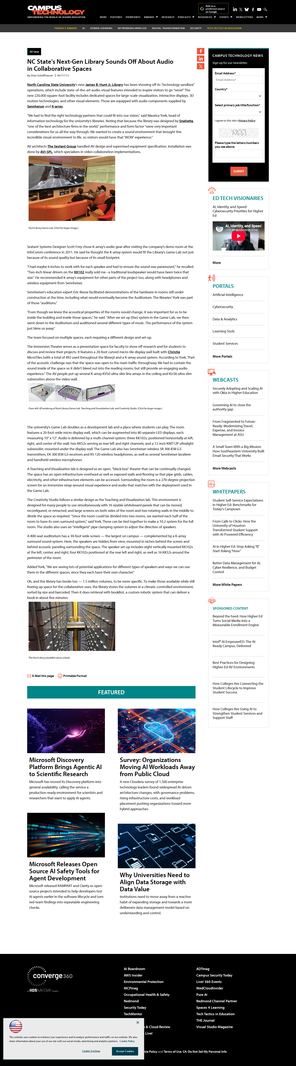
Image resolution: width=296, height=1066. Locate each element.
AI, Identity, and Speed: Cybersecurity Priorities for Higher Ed (238, 211)
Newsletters (244, 17)
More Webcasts (224, 468)
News (103, 17)
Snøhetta (186, 121)
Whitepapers (229, 491)
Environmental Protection (144, 981)
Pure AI (201, 994)
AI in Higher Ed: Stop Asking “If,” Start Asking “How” (236, 548)
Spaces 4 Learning (210, 1007)
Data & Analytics (225, 319)
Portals (223, 285)
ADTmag (202, 968)
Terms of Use (172, 1051)
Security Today (135, 1007)
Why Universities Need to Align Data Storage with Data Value (155, 882)
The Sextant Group (62, 146)
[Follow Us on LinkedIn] (235, 9)
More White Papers (227, 584)
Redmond (131, 1001)
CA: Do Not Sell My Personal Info (205, 1051)
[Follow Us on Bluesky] (247, 9)
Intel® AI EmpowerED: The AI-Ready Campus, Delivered (234, 643)
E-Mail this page (43, 676)
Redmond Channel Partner (216, 1001)
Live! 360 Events (209, 981)
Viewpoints (133, 17)
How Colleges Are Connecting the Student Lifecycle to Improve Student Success (238, 687)
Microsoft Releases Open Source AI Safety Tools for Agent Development (64, 871)
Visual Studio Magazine (214, 1026)
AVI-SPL (46, 151)
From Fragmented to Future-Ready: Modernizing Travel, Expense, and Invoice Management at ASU (234, 428)
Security (196, 28)
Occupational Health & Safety (147, 994)
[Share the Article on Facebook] (200, 51)
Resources (205, 17)
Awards (149, 17)
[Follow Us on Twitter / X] (240, 9)
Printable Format (75, 676)
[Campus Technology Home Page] (56, 11)
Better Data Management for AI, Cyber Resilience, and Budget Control (237, 567)
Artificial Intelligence (228, 294)
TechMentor (133, 1014)
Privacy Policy (246, 120)
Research (168, 17)
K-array (57, 106)
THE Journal (205, 1020)
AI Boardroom (134, 968)
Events (224, 17)
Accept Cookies (125, 1051)
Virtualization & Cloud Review (147, 1026)
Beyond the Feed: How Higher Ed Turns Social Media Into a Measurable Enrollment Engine (237, 620)
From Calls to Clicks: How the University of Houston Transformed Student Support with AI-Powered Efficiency (235, 528)
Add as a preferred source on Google (215, 8)
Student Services (225, 343)
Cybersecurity (223, 306)
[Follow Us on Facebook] (253, 9)
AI (83, 28)
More (260, 17)
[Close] (137, 1022)
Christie (174, 352)
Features (116, 17)
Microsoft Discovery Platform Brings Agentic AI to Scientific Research (65, 767)
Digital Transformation (168, 28)
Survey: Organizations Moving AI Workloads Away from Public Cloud (157, 767)
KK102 (79, 272)
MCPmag (131, 988)
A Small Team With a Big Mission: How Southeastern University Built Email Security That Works (238, 451)
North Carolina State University (51, 84)
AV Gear (34, 51)
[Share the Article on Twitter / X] (200, 66)
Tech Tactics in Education (215, 1014)
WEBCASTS (225, 379)
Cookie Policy (148, 1051)
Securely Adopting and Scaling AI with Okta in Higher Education (238, 390)
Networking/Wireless (132, 28)
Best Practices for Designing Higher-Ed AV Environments (234, 664)
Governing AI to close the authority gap (232, 407)
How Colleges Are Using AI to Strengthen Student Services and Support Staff (237, 713)
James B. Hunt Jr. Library (104, 84)
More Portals (222, 356)
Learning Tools (224, 331)
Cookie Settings (91, 1050)
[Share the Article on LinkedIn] (200, 58)
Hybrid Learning (101, 28)
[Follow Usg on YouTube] (259, 9)
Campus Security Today (214, 975)
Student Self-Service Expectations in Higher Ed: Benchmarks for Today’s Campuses (238, 504)
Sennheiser (35, 106)
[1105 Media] (51, 1012)
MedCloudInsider (209, 988)
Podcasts (184, 17)
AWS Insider (133, 975)
